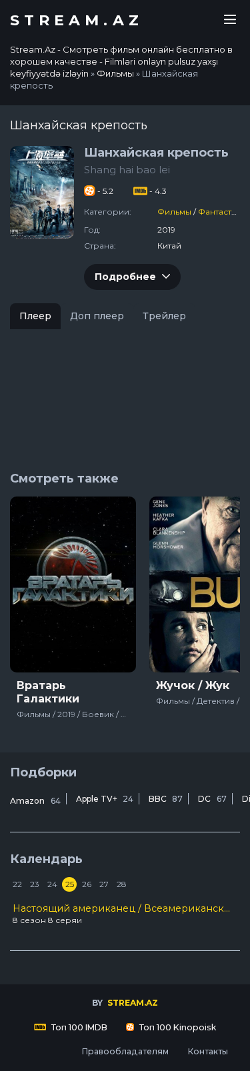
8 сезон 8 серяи (125, 913)
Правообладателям (125, 1051)
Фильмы (174, 212)
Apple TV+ (104, 799)
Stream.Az (76, 20)
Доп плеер (97, 316)
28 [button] (122, 884)
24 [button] (52, 884)
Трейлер (164, 316)
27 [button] (104, 884)
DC (212, 799)
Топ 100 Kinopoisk (176, 1027)
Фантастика (222, 212)
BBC (166, 799)
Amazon (35, 801)
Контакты (207, 1051)
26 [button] (86, 884)
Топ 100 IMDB (78, 1027)
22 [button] (17, 884)
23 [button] (34, 884)
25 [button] (69, 884)
